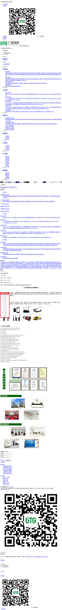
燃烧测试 (54, 78)
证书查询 (5, 5)
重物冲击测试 (36, 78)
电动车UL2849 (19, 98)
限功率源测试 (28, 74)
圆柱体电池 (18, 119)
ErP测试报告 (8, 111)
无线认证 (15, 187)
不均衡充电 (58, 243)
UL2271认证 (16, 99)
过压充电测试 (49, 73)
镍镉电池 (58, 196)
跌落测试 (50, 78)
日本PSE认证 (42, 107)
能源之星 (24, 111)
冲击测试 (26, 78)
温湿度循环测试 (8, 78)
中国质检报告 (55, 107)
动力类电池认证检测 (9, 122)
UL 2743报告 (8, 98)
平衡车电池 (14, 123)
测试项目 (5, 239)
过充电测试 (38, 73)
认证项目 (5, 90)
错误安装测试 (47, 74)
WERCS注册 (25, 98)
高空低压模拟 (21, 78)
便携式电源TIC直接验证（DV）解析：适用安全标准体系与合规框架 (43, 265)
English (4, 38)
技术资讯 (7, 148)
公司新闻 (7, 145)
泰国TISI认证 (16, 108)
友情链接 (7, 177)
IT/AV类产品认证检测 (7, 468)
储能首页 (5, 59)
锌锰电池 (49, 119)
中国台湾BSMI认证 (35, 107)
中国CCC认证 (23, 107)
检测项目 (5, 69)
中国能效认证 (40, 111)
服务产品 (5, 115)
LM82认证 (34, 111)
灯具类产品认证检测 (9, 128)
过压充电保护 (8, 83)
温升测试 (58, 78)
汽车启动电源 (48, 123)
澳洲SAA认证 (38, 94)
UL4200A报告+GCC (9, 99)
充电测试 (7, 73)
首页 (6, 182)
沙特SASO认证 (37, 108)
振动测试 (30, 78)
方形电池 (28, 119)
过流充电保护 (14, 83)
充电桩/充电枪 (8, 123)
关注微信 (5, 36)
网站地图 (5, 37)
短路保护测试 (26, 83)
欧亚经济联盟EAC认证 (30, 102)
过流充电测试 (55, 73)
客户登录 (7, 136)
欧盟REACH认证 (12, 104)
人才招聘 (7, 166)
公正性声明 (5, 4)
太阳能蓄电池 (54, 123)
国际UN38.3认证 (6, 477)
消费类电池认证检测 (9, 118)
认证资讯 (5, 142)
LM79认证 (45, 111)
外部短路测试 (53, 74)
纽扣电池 (37, 119)
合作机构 (7, 160)
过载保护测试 (32, 83)
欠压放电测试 (10, 74)
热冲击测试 (45, 78)
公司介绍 (7, 156)
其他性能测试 (8, 84)
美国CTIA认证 (52, 98)
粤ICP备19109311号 (30, 556)
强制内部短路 (54, 245)
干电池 (52, 119)
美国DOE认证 (19, 111)
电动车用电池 (36, 123)
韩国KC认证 (28, 107)
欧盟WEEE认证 (47, 102)
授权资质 (7, 159)
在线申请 (7, 172)
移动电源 (7, 119)
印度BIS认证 (58, 232)
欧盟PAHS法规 (54, 102)
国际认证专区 (8, 92)
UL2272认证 (58, 98)
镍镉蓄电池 (30, 123)
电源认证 (6, 187)
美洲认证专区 (8, 97)
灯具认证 (11, 187)
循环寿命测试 (12, 86)
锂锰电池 (41, 119)
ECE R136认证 (40, 104)
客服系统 (5, 133)
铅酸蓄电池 (19, 123)
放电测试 (11, 73)
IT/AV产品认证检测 (9, 125)
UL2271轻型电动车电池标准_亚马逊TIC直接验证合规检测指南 (36, 263)
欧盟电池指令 (58, 226)
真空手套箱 (18, 86)
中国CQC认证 (49, 107)
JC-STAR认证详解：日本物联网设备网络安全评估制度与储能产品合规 (40, 262)
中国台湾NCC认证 (45, 108)
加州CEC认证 (29, 111)
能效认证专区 (8, 110)
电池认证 (2, 187)
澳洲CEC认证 (8, 94)
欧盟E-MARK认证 (27, 104)
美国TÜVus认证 (31, 98)
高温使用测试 (19, 80)
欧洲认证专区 (8, 101)
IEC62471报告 (50, 94)
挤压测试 (41, 78)
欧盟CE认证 (22, 102)
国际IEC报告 (25, 94)
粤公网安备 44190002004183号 (41, 556)
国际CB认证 (19, 94)
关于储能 (5, 153)
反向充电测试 (16, 74)
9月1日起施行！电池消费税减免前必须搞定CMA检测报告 (12, 262)
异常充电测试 (22, 73)
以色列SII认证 (22, 108)
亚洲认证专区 (8, 105)
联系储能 (5, 170)
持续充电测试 (16, 73)
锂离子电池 (23, 119)
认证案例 (7, 149)
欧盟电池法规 (17, 102)
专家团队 (7, 162)
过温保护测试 (38, 83)
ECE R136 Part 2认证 (9, 102)
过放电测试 (43, 73)
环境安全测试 (8, 77)
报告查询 (7, 139)
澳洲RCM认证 (44, 94)
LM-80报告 (13, 111)
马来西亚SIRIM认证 (30, 108)
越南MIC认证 (10, 108)
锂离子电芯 (32, 119)
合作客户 (7, 165)
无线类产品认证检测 (9, 129)
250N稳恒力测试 (12, 80)
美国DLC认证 (50, 111)
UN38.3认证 (6, 64)
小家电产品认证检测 (55, 217)
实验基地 (7, 157)
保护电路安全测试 (9, 81)
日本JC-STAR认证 (9, 107)
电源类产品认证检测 (9, 126)
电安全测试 (7, 71)
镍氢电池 (56, 119)
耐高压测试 (44, 83)
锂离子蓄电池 (25, 123)
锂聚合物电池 (12, 119)
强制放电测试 (33, 73)
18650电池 (9, 120)
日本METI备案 (16, 107)
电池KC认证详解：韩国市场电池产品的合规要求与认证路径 (40, 266)
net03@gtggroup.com (4, 489)
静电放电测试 (22, 74)
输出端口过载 (41, 74)
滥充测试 (28, 73)
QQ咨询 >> (2, 460)
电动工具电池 (42, 123)
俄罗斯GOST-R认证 (40, 102)
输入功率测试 (35, 74)
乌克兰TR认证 (34, 104)
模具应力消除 (15, 78)
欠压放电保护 (20, 83)
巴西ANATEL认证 (39, 98)
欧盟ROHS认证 (19, 104)
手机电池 (45, 119)
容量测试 (7, 86)
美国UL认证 (13, 98)
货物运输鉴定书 (31, 94)
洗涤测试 (24, 80)
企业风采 (7, 163)
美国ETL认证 (46, 98)
